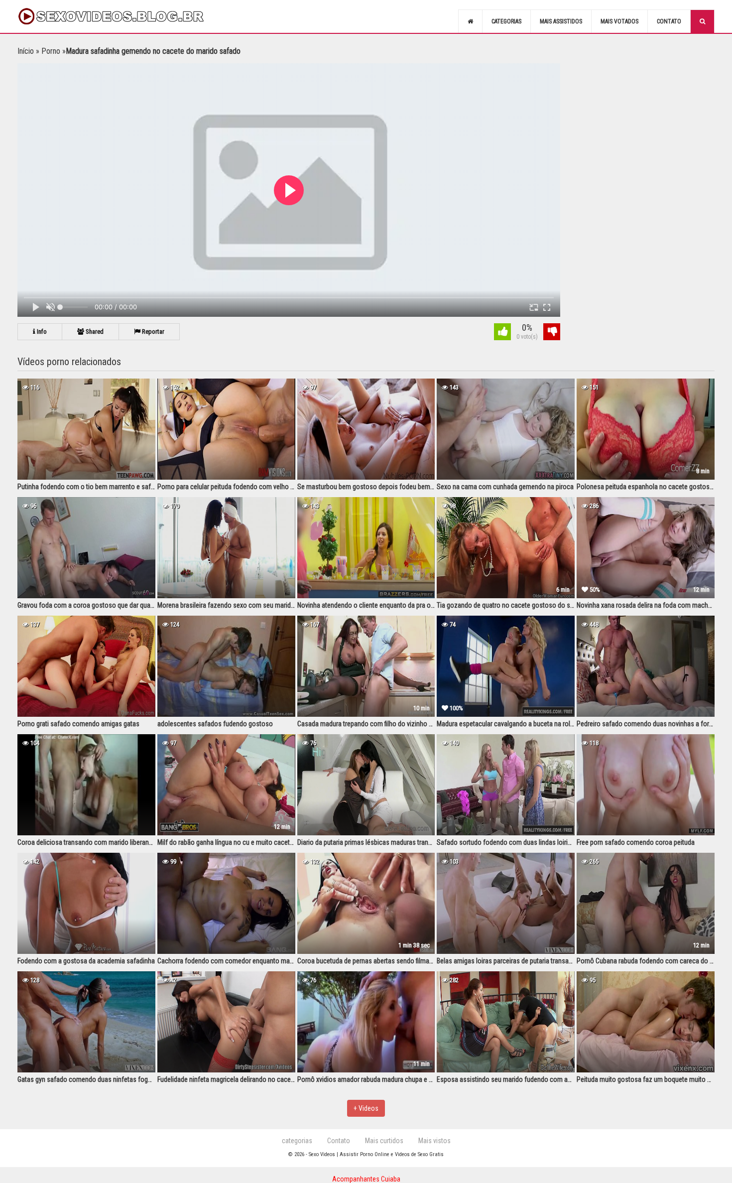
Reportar (152, 331)
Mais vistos (434, 1141)
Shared (94, 331)
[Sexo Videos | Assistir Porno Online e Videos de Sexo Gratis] (122, 16)
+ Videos (366, 1108)
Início (25, 51)
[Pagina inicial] (470, 21)
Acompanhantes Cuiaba (366, 1179)
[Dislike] (551, 333)
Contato (669, 21)
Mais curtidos (384, 1141)
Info (41, 331)
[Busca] (702, 21)
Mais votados (619, 21)
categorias (297, 1141)
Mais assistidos (561, 21)
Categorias (506, 21)
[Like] (502, 333)
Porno (50, 51)
